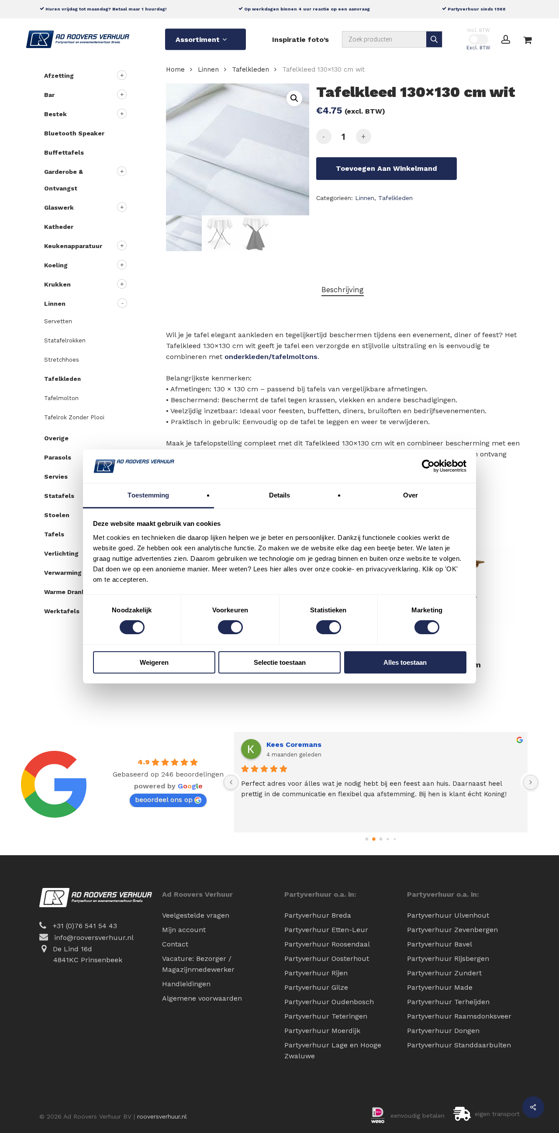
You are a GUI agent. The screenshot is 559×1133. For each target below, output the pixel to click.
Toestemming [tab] (148, 495)
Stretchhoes (61, 359)
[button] (294, 98)
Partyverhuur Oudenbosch (329, 1002)
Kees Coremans (293, 744)
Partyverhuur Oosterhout (326, 958)
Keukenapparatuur (73, 245)
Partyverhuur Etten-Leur (326, 930)
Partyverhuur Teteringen (325, 1016)
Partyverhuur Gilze (316, 987)
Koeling (56, 265)
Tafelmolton (61, 398)
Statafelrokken (65, 340)
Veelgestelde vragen (195, 915)
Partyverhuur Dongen (443, 1030)
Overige (56, 438)
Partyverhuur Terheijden (448, 1002)
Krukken (57, 284)
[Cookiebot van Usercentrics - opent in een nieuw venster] (428, 466)
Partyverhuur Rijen (316, 973)
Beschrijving (342, 289)
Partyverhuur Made (440, 987)
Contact (175, 944)
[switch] (230, 627)
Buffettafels (64, 152)
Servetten (58, 321)
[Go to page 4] (395, 839)
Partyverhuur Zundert (444, 973)
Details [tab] (279, 495)
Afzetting (59, 75)
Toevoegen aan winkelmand (386, 168)
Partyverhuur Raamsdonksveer (459, 1016)
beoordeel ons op (164, 799)
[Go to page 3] (387, 839)
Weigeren (154, 662)
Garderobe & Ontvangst (63, 180)
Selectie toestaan (280, 662)
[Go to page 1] (374, 839)
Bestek (55, 114)
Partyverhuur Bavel (439, 944)
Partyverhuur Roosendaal (327, 944)
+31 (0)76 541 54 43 (85, 926)
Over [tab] (410, 495)
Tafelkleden (62, 379)
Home (175, 69)
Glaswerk (59, 207)
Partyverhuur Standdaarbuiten (459, 1045)
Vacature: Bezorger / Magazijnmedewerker (198, 964)
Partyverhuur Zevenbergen (452, 930)
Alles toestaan (405, 662)
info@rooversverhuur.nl (94, 937)
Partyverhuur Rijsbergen (448, 958)
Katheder (58, 226)
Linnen (55, 303)
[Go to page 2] (381, 839)
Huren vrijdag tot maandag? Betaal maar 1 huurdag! (105, 8)
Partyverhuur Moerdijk (322, 1030)
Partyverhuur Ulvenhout (448, 915)
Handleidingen (186, 984)
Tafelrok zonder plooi (74, 417)
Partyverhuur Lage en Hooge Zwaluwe (332, 1050)
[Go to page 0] (367, 839)
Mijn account (184, 930)
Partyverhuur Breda (317, 915)
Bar (49, 94)
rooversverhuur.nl (162, 1116)
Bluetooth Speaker (74, 133)
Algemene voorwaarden (202, 998)
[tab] (343, 290)
